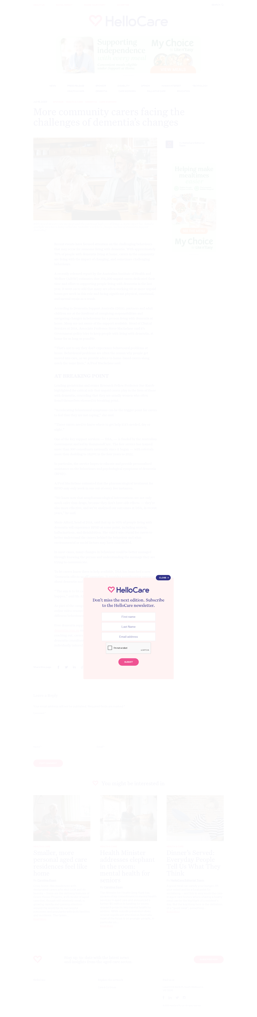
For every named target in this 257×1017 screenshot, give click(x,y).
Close (162, 577)
